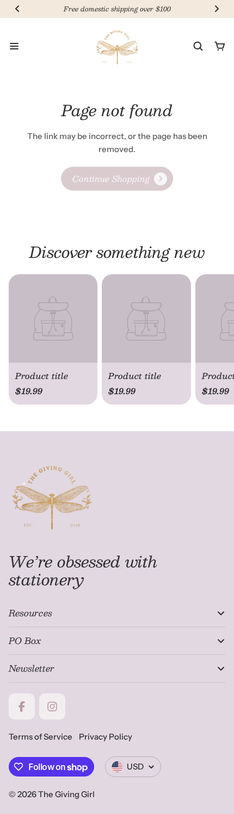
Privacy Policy (105, 736)
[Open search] (198, 46)
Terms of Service (40, 736)
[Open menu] (14, 46)
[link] (117, 179)
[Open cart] (220, 46)
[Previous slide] (17, 8)
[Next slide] (216, 8)
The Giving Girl (66, 794)
